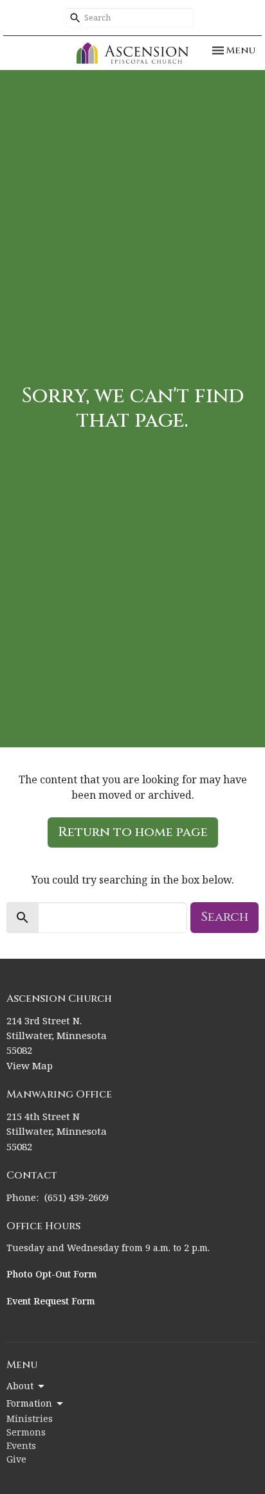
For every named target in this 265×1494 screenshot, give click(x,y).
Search (224, 916)
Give (16, 1460)
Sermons (26, 1433)
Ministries (29, 1419)
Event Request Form (50, 1302)
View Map (29, 1066)
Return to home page (133, 831)
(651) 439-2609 (76, 1198)
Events (21, 1446)
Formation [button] (29, 1404)
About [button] (19, 1386)
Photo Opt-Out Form (51, 1275)
